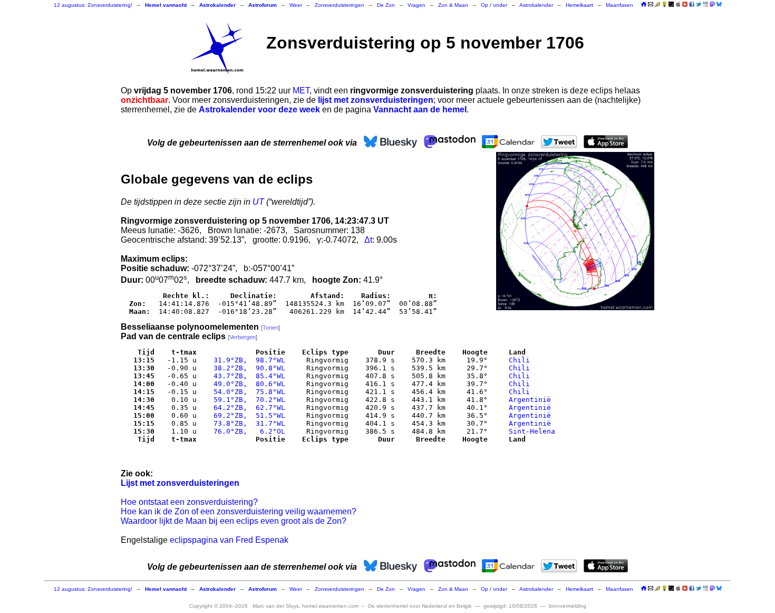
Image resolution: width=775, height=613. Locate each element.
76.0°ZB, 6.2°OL (247, 431)
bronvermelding (567, 606)
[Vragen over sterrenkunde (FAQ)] (664, 5)
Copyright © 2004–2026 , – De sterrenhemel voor (330, 606)
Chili (519, 360)
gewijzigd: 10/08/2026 (510, 606)
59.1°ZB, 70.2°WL (247, 400)
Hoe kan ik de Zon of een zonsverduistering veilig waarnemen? (238, 511)
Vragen (416, 5)
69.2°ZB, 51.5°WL (247, 415)
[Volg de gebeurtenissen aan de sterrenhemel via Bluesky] (719, 4)
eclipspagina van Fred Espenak (229, 539)
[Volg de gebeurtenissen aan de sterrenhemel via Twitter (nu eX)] (698, 4)
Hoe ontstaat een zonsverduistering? (189, 501)
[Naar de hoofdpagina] (643, 5)
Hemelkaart (579, 5)
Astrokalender (536, 5)
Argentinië (530, 400)
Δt (368, 239)
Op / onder (494, 5)
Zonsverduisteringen (339, 5)
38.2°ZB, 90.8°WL (247, 368)
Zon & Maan (453, 5)
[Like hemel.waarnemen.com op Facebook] (691, 4)
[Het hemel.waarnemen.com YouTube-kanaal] (684, 4)
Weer (295, 5)
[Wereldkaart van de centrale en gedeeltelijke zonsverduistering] (575, 231)
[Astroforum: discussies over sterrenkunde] (671, 5)
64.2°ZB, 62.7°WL (247, 407)
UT (258, 201)
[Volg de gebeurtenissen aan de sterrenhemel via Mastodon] (712, 4)
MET (301, 90)
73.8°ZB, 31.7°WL (247, 423)
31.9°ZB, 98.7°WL (247, 360)
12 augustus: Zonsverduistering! (93, 5)
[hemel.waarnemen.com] (217, 48)
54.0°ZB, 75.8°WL (247, 392)
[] (270, 327)
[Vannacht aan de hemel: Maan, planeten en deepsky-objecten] (657, 5)
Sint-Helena (532, 431)
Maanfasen (619, 5)
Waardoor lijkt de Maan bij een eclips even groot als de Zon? (233, 520)
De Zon (386, 5)
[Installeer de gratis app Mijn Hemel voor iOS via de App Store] (678, 4)
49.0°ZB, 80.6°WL (247, 384)
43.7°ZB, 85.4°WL (247, 376)
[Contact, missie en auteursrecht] (650, 5)
